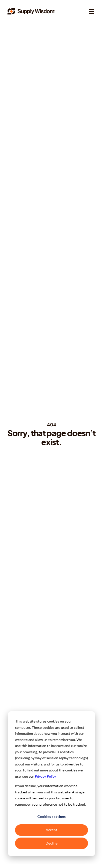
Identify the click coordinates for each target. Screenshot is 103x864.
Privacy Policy (45, 776)
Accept (51, 830)
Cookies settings (51, 816)
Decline (52, 843)
